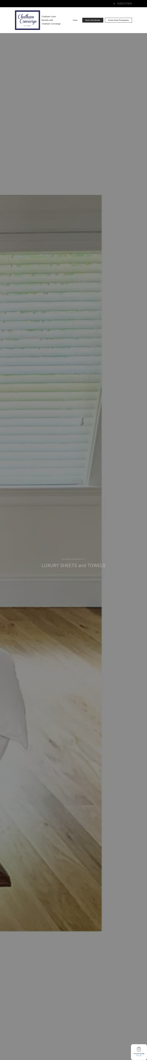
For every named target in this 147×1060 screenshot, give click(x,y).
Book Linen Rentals (93, 20)
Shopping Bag (139, 1053)
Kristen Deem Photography (118, 20)
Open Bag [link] (139, 1055)
